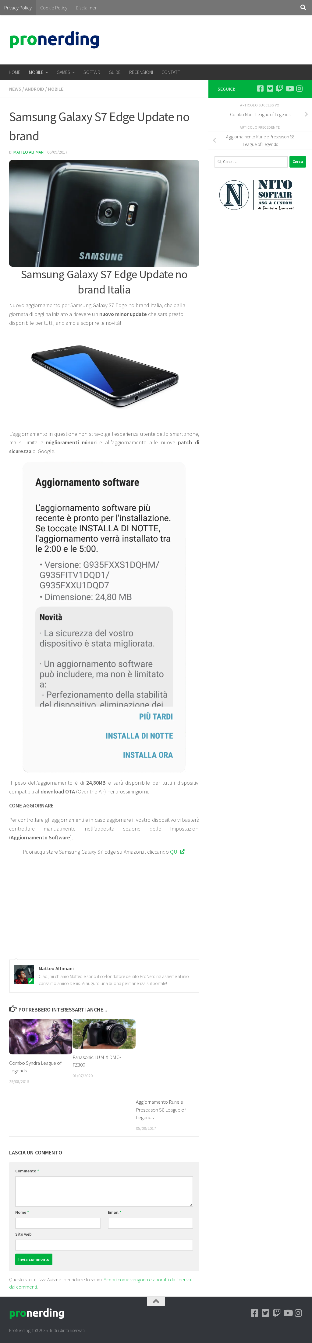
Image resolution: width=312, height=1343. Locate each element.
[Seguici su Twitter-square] (270, 88)
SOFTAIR (91, 72)
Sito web (23, 1234)
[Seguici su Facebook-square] (260, 88)
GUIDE (115, 72)
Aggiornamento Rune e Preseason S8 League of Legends (161, 1109)
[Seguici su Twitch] (279, 88)
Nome (22, 1212)
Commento (27, 1171)
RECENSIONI (141, 72)
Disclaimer (86, 8)
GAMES (63, 72)
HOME (14, 72)
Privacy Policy (18, 8)
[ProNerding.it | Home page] (54, 39)
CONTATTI (171, 72)
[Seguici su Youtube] (289, 88)
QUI (174, 851)
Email (114, 1212)
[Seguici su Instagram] (299, 88)
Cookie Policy (53, 8)
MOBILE (36, 72)
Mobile (55, 89)
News (15, 89)
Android (34, 89)
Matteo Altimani (28, 152)
